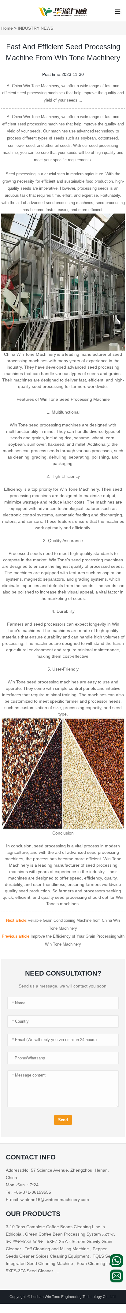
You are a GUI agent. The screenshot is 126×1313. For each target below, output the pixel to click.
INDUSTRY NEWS (35, 28)
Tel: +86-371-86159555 (28, 1192)
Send (63, 1120)
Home (7, 28)
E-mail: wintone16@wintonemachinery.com (47, 1199)
